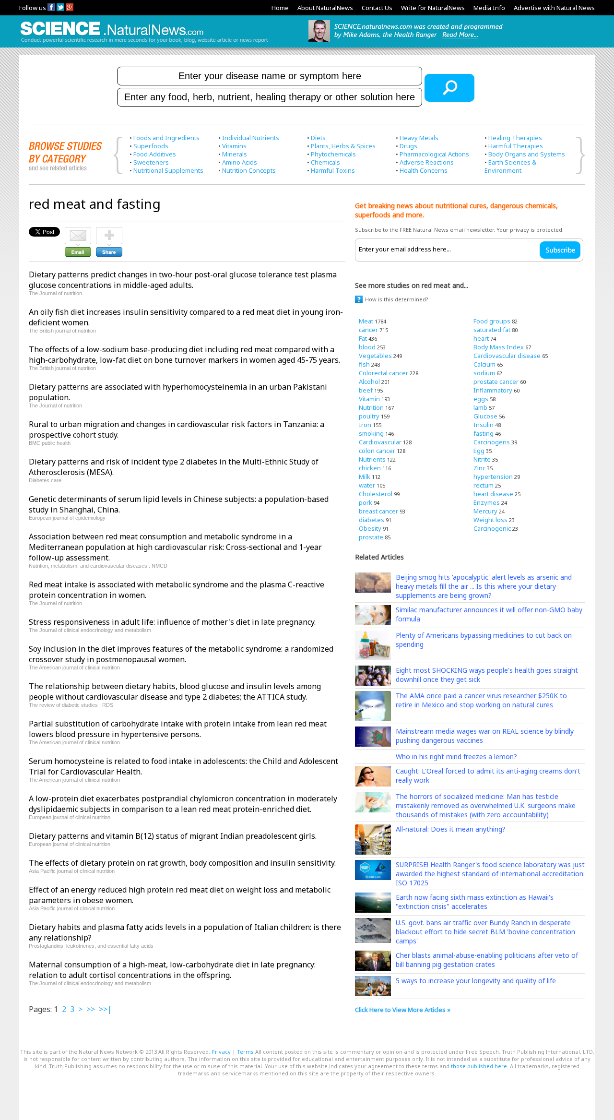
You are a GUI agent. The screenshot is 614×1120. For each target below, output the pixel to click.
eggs (480, 398)
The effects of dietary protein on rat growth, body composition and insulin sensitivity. (182, 863)
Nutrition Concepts (249, 170)
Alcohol (369, 381)
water (367, 485)
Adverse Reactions (427, 162)
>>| (105, 1009)
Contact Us (377, 7)
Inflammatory (492, 390)
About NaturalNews (325, 7)
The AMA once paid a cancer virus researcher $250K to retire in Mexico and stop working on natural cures (481, 700)
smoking (371, 433)
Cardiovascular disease (507, 355)
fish (364, 364)
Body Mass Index (498, 347)
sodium (484, 373)
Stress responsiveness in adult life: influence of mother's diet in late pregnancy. (172, 622)
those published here (479, 1066)
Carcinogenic (492, 528)
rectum (483, 485)
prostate (371, 537)
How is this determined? (396, 299)
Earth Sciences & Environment (510, 166)
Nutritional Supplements (168, 170)
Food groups (491, 321)
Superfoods (150, 146)
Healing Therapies (515, 137)
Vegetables (375, 355)
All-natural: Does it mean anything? (451, 829)
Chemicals (325, 162)
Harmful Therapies (515, 146)
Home (280, 7)
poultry (369, 416)
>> (90, 1009)
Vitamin (369, 398)
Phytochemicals (333, 154)
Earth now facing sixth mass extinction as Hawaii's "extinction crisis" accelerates (475, 902)
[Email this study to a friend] (78, 231)
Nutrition (371, 407)
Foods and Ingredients (166, 137)
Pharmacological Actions (434, 154)
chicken (370, 468)
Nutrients (372, 459)
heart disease (493, 493)
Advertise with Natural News (554, 7)
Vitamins (234, 146)
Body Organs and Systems (526, 154)
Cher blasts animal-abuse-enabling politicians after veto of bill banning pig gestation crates (487, 960)
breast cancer (378, 511)
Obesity (370, 528)
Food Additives (154, 154)
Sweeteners (151, 162)
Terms (245, 1051)
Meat (366, 321)
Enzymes (486, 502)
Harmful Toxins (333, 170)
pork (365, 502)
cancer (368, 329)
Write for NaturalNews (433, 7)
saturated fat (491, 329)
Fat (363, 338)
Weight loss (490, 519)
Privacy (221, 1051)
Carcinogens (491, 442)
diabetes (371, 519)
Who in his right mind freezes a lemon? (456, 756)
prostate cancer (496, 381)
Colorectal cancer (383, 373)
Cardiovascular (380, 442)
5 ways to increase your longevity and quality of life (476, 980)
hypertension (493, 476)
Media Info (489, 7)
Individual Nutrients (250, 137)
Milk (364, 476)
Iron (365, 424)
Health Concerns (424, 170)
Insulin (483, 424)
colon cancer (377, 450)
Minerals (234, 154)
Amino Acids (239, 162)
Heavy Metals (419, 137)
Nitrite (482, 459)
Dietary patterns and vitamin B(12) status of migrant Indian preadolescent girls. (173, 836)
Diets (318, 137)
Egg (478, 450)
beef (366, 390)
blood (367, 347)
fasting (483, 433)
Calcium (484, 364)
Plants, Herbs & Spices (343, 146)
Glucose (485, 416)
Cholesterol (375, 493)
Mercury (485, 511)
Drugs (408, 146)
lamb (480, 407)
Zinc (479, 468)
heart (481, 338)
